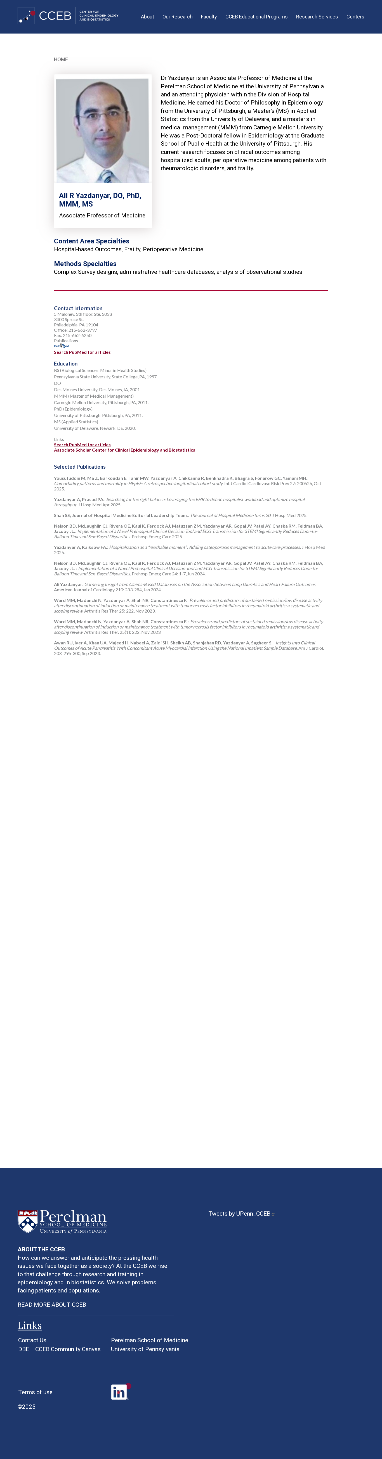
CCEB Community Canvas (68, 1349)
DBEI (24, 1349)
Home (61, 59)
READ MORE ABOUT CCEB (52, 1304)
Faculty (209, 17)
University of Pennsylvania (145, 1349)
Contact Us (32, 1340)
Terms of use (35, 1392)
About (147, 17)
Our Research (177, 17)
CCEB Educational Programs (256, 17)
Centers (355, 17)
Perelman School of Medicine (149, 1340)
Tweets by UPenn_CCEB (239, 1213)
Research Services (317, 17)
